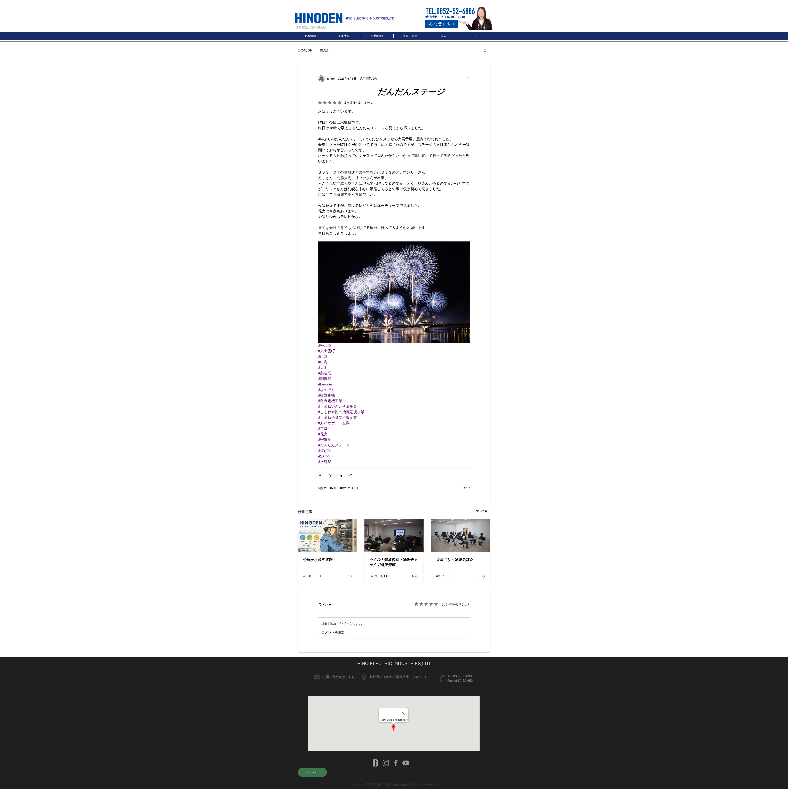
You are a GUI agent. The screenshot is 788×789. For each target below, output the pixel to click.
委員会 (324, 50)
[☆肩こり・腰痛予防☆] (460, 535)
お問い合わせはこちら (338, 677)
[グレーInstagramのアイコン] (385, 763)
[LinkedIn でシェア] (340, 475)
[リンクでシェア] (350, 475)
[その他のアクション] (467, 78)
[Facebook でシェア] (320, 475)
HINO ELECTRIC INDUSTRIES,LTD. (370, 18)
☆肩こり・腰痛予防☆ (454, 559)
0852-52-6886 (463, 676)
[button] (476, 36)
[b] (375, 763)
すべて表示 (483, 511)
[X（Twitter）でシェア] (330, 475)
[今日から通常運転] (327, 535)
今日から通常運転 (317, 559)
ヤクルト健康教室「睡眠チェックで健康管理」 (393, 562)
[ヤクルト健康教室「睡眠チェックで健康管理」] (394, 535)
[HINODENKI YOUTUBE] (406, 763)
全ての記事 (305, 50)
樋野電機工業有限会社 (311, 27)
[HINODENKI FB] (396, 763)
